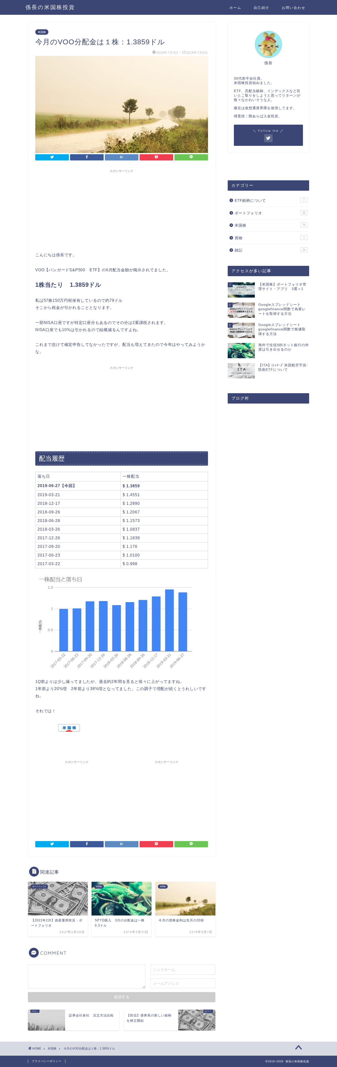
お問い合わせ (293, 7)
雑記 (270, 250)
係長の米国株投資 (50, 7)
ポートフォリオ (270, 213)
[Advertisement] (121, 209)
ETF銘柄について (270, 200)
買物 (270, 238)
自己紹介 (261, 7)
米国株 (42, 32)
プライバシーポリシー (46, 1061)
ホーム (235, 7)
